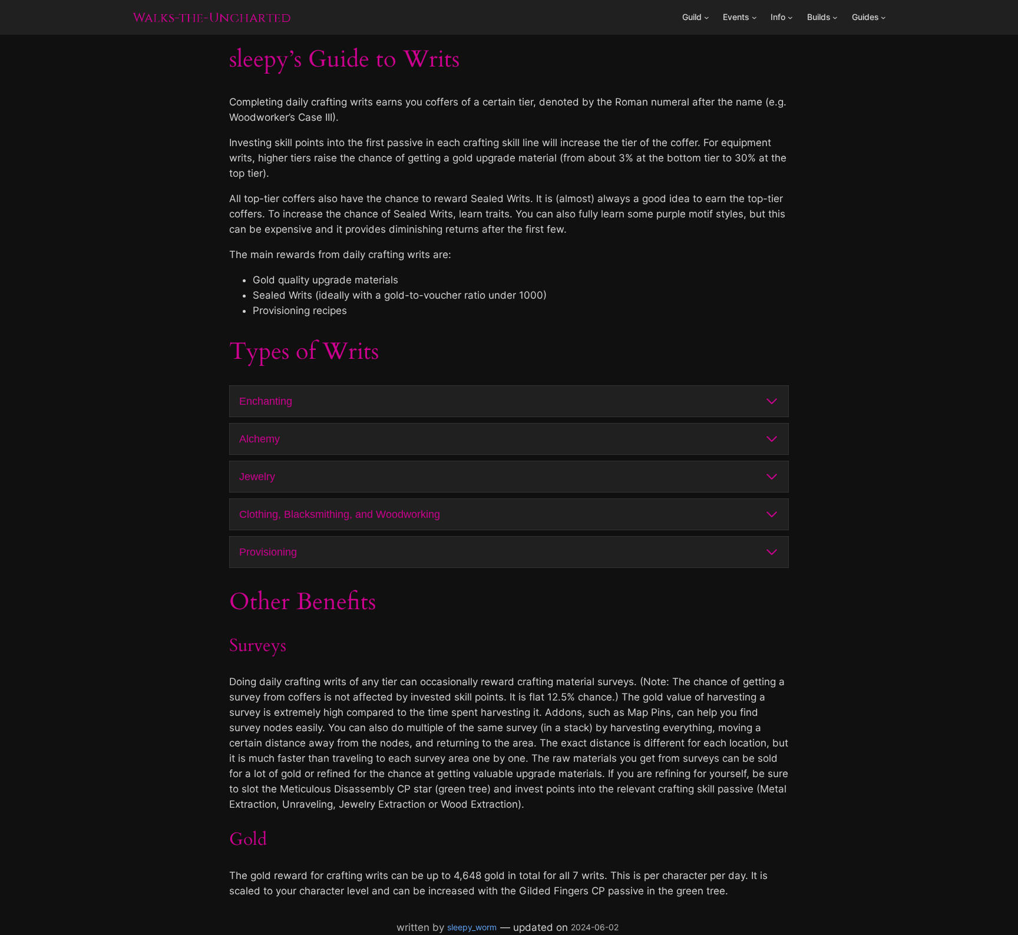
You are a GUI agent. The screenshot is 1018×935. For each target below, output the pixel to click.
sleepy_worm (472, 927)
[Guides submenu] (883, 17)
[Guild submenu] (706, 17)
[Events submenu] (754, 17)
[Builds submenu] (835, 17)
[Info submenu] (790, 17)
